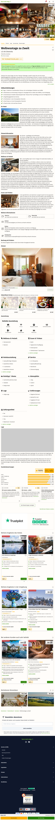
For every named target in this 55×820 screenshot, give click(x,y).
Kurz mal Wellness (32, 659)
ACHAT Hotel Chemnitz (32, 611)
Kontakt (3, 750)
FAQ (2, 755)
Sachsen (17, 711)
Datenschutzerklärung (45, 733)
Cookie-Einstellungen (6, 758)
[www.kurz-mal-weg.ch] (6, 1)
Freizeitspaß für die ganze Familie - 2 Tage (12, 609)
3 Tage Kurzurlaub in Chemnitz (35, 555)
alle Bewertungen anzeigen (27, 505)
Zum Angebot (23, 578)
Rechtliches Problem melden (47, 509)
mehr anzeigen (51, 84)
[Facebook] (29, 742)
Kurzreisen (3, 711)
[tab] (21, 707)
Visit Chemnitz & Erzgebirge (9, 555)
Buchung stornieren (6, 752)
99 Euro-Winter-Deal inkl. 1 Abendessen (38, 609)
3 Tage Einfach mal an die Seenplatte (11, 659)
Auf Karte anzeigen (5, 55)
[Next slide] (53, 295)
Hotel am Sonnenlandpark (7, 611)
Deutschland (11, 711)
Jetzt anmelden (27, 728)
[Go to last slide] (51, 690)
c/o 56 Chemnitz (5, 557)
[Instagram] (26, 742)
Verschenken (14, 818)
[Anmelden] (49, 1)
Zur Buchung (50, 289)
